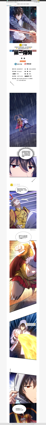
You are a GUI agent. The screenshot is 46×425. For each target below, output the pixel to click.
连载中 (18, 0)
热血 (15, 424)
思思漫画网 (33, 424)
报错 (15, 5)
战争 (29, 424)
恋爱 (27, 424)
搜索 (38, 0)
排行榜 (20, 0)
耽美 (24, 424)
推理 (22, 424)
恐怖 (23, 424)
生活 (28, 424)
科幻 (18, 424)
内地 (12, 0)
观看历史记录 (26, 0)
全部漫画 (23, 0)
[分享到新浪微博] (8, 5)
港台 (14, 0)
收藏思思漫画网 (13, 424)
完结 (16, 0)
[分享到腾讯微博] (9, 5)
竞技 (19, 424)
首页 (9, 0)
